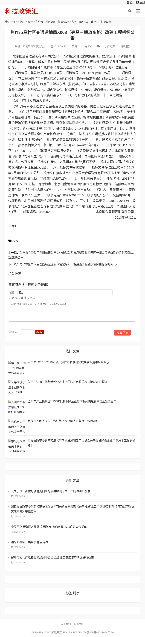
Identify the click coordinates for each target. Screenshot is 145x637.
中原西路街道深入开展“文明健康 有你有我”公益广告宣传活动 (49, 526)
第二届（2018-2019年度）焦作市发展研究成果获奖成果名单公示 (68, 362)
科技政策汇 (21, 11)
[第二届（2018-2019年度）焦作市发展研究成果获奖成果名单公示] (17, 367)
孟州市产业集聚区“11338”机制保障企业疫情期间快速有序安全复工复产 (72, 401)
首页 (7, 21)
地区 (22, 21)
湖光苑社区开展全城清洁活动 (29, 542)
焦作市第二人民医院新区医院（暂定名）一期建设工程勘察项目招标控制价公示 (69, 264)
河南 (14, 21)
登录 (132, 2)
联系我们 (79, 623)
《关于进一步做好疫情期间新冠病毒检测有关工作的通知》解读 (50, 491)
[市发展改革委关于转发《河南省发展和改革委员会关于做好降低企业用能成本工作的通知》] (17, 445)
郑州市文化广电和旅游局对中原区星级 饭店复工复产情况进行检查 (52, 557)
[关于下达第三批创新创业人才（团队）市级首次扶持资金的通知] (17, 387)
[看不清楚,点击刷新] (39, 332)
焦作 (30, 21)
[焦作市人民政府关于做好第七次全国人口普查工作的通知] (17, 426)
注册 (142, 2)
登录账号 (29, 298)
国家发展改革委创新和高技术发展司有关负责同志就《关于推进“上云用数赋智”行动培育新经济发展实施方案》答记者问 (72, 509)
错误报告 (125, 46)
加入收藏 (110, 46)
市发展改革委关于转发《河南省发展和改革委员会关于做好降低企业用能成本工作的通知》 (81, 443)
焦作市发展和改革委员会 (31, 46)
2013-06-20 (59, 46)
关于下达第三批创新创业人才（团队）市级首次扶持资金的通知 (67, 381)
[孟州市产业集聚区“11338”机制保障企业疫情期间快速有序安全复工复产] (17, 406)
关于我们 (66, 623)
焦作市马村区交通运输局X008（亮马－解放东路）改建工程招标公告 (73, 21)
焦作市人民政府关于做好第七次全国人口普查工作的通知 (63, 420)
